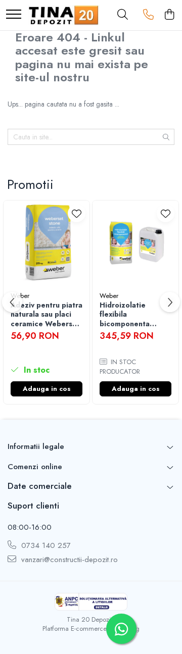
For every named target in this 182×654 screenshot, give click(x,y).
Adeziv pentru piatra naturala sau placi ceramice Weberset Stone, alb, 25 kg (46, 314)
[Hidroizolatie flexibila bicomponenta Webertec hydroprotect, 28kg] (135, 243)
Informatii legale (36, 446)
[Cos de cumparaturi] (169, 15)
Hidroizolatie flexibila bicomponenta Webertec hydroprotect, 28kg (134, 314)
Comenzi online (35, 466)
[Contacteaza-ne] (148, 15)
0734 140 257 (45, 545)
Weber (109, 295)
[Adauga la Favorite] (76, 213)
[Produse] (13, 15)
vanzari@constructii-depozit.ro (68, 560)
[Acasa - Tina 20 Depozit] (64, 15)
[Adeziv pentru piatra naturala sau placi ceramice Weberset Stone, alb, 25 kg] (46, 243)
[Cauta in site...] (122, 15)
